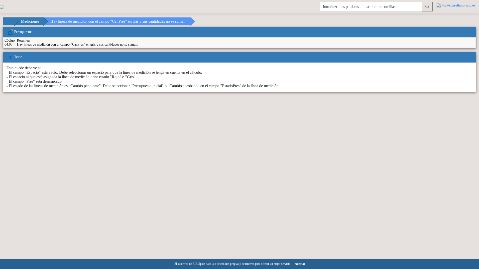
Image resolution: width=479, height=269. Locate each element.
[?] (427, 6)
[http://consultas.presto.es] (456, 5)
